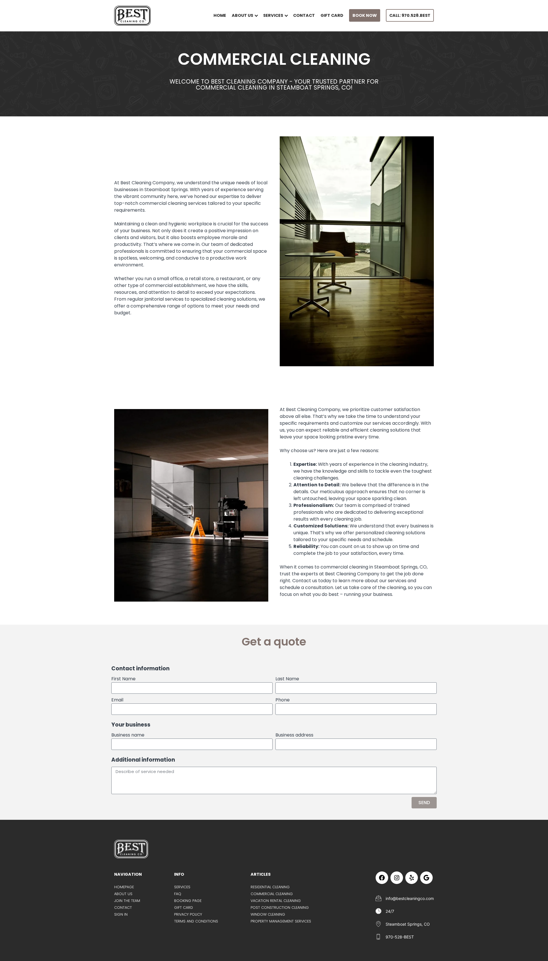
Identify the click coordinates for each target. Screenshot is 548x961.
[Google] (426, 877)
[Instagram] (396, 877)
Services (273, 15)
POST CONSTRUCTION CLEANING (280, 907)
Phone (282, 700)
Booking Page (188, 900)
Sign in (121, 914)
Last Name (287, 678)
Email (117, 700)
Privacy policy (188, 914)
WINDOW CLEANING (268, 914)
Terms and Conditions (196, 921)
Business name (127, 735)
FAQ (177, 893)
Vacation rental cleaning (276, 900)
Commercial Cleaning (272, 893)
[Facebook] (382, 877)
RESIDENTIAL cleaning (270, 887)
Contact (304, 15)
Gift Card (332, 15)
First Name (123, 678)
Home (219, 15)
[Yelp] (411, 877)
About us (242, 15)
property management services (281, 921)
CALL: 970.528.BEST (409, 15)
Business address (294, 735)
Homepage (124, 887)
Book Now (364, 15)
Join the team (127, 900)
